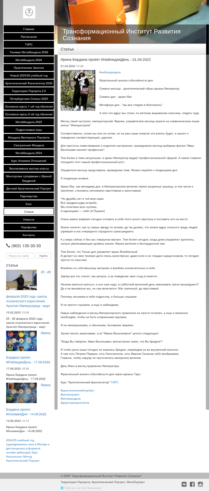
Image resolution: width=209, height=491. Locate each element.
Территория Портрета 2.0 (29, 91)
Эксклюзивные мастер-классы (29, 168)
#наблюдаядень (110, 72)
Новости (28, 219)
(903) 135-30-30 (26, 245)
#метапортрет (70, 394)
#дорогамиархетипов (75, 402)
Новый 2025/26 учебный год (29, 75)
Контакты (29, 235)
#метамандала (71, 398)
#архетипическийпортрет (77, 390)
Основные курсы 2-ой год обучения (29, 114)
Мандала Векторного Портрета (29, 137)
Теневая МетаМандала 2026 (29, 52)
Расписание (29, 36)
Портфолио (29, 227)
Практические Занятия (29, 67)
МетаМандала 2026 (29, 60)
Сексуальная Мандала (29, 145)
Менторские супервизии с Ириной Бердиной (29, 178)
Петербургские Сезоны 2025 (29, 98)
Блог (29, 204)
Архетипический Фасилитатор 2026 (28, 83)
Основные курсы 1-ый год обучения (29, 106)
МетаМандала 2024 (29, 153)
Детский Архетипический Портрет (28, 188)
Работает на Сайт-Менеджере (82, 488)
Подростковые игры (29, 129)
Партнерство (28, 196)
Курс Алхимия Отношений (28, 160)
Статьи (28, 211)
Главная (28, 29)
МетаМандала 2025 (29, 122)
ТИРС (29, 44)
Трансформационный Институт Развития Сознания (121, 34)
